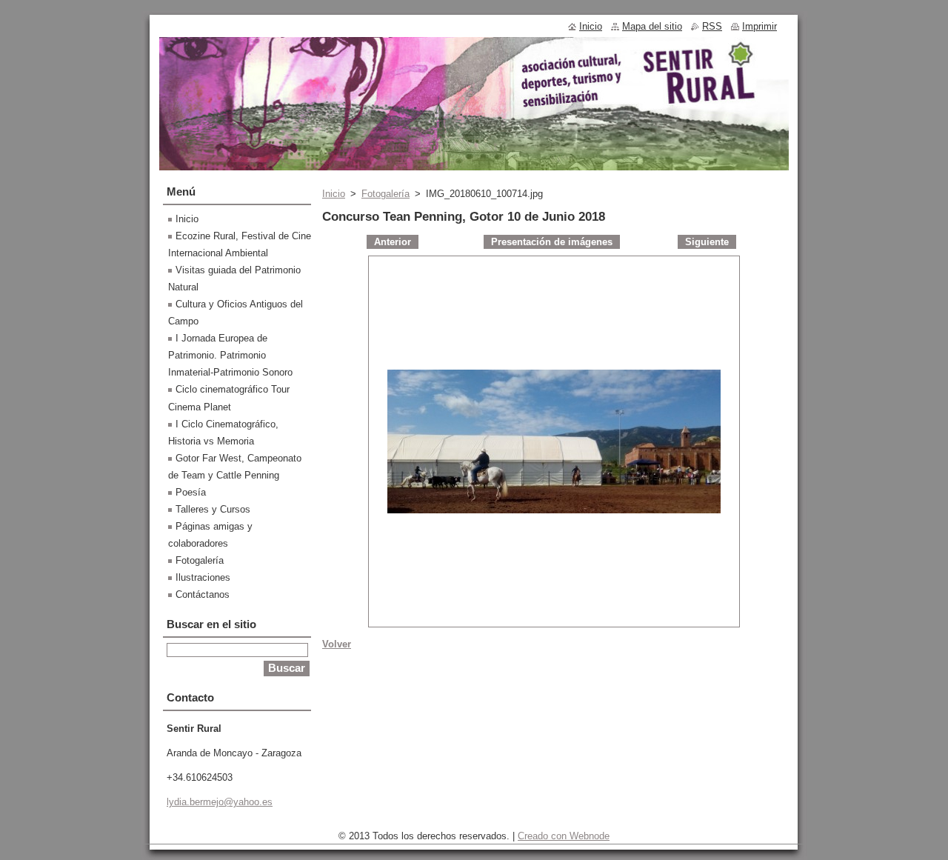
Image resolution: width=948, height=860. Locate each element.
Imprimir (759, 26)
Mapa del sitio (652, 26)
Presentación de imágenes (551, 241)
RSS (712, 26)
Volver (336, 644)
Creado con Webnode (564, 835)
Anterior (392, 241)
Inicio (333, 193)
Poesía (191, 492)
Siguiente (707, 241)
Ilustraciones (203, 577)
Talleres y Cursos (213, 509)
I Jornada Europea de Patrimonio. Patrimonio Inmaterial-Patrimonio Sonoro (230, 355)
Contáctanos (203, 594)
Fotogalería (385, 193)
